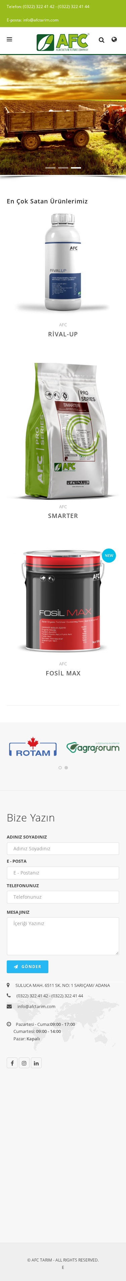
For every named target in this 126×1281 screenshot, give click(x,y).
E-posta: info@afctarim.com (32, 20)
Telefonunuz (23, 886)
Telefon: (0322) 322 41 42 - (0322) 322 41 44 (48, 6)
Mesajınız (18, 912)
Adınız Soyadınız (27, 837)
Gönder (30, 966)
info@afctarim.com (36, 1006)
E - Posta (17, 861)
